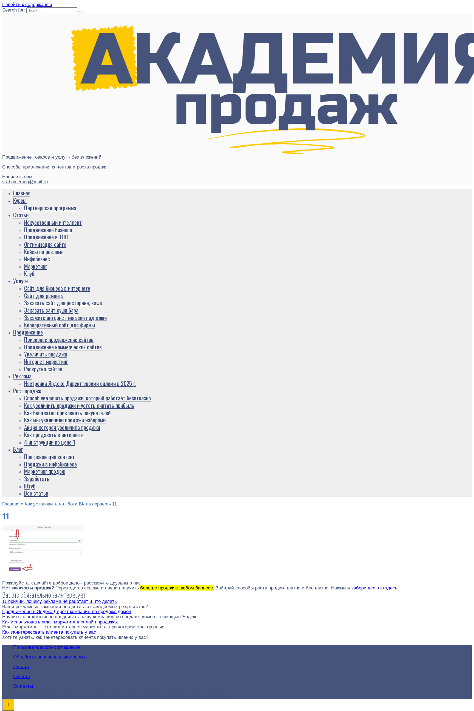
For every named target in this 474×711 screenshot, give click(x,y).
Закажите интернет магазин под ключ (65, 317)
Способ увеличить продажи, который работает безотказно (87, 398)
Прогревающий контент (49, 456)
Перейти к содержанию (27, 4)
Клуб (29, 273)
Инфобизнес (37, 258)
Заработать (36, 478)
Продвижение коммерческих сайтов (63, 346)
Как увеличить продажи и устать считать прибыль (79, 405)
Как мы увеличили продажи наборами (65, 419)
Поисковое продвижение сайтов (59, 339)
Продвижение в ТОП (46, 236)
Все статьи (36, 493)
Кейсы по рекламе (44, 251)
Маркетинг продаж (44, 471)
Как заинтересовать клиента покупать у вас (49, 632)
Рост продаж (27, 390)
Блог (18, 449)
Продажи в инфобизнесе (50, 464)
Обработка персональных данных (49, 656)
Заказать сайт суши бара (51, 310)
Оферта (21, 676)
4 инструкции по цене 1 (49, 442)
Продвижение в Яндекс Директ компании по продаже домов (66, 611)
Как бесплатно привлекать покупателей (67, 412)
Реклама (22, 376)
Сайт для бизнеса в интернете (57, 288)
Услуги (20, 280)
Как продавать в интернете (54, 434)
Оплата (21, 666)
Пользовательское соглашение (46, 647)
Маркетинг (35, 266)
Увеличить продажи (45, 354)
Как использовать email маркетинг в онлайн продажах (60, 622)
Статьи (21, 214)
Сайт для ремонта (44, 295)
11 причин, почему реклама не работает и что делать (59, 601)
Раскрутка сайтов (43, 368)
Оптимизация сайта (45, 244)
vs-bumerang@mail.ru (25, 181)
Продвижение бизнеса (48, 229)
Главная (21, 193)
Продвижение (28, 332)
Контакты (23, 686)
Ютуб (29, 486)
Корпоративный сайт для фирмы (59, 325)
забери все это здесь (374, 588)
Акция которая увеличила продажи (62, 427)
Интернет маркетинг (46, 361)
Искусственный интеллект (53, 222)
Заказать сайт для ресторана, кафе (63, 302)
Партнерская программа (50, 207)
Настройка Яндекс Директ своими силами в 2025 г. (80, 383)
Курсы (20, 200)
